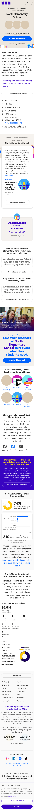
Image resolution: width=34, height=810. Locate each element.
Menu (28, 3)
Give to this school (17, 39)
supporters (9, 737)
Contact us (20, 701)
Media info (20, 697)
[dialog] (17, 796)
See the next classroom (17, 202)
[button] (5, 447)
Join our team (21, 688)
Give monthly (6, 685)
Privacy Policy (12, 796)
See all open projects (17, 272)
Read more (9, 175)
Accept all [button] (17, 806)
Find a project (6, 682)
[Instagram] (7, 758)
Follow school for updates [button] (18, 93)
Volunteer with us (7, 697)
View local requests (13, 123)
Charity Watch (12, 730)
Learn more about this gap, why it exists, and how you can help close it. (17, 563)
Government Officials (17, 779)
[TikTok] (26, 758)
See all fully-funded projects (17, 299)
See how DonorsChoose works (17, 484)
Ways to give (6, 701)
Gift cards (5, 688)
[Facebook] (20, 758)
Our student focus (22, 685)
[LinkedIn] (14, 758)
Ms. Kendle (9, 180)
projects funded (25, 737)
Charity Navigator (24, 730)
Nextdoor (29, 450)
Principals (6, 776)
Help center (17, 675)
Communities (21, 691)
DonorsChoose (6, 3)
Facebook (13, 450)
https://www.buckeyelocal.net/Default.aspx (16, 126)
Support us (5, 694)
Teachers (23, 773)
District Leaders (20, 776)
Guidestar (18, 732)
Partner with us (6, 691)
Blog (18, 694)
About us (20, 682)
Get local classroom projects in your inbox (17, 764)
